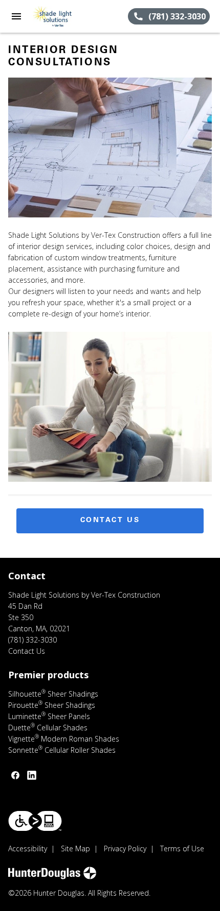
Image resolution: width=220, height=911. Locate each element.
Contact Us (110, 520)
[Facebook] (15, 775)
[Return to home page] (63, 16)
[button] (16, 16)
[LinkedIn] (32, 775)
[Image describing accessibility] (35, 821)
